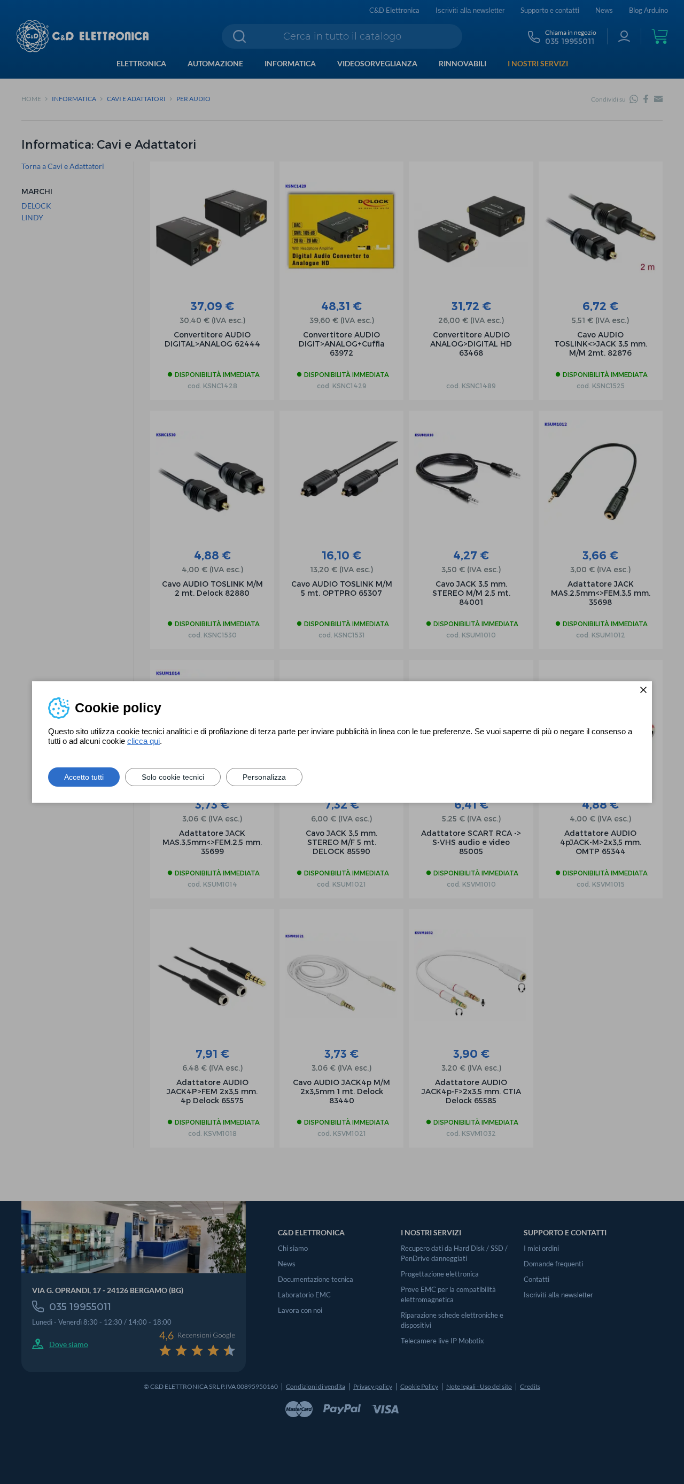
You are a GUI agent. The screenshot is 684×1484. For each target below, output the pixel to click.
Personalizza (264, 777)
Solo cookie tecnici (173, 777)
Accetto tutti (84, 777)
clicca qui (143, 740)
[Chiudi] (643, 690)
